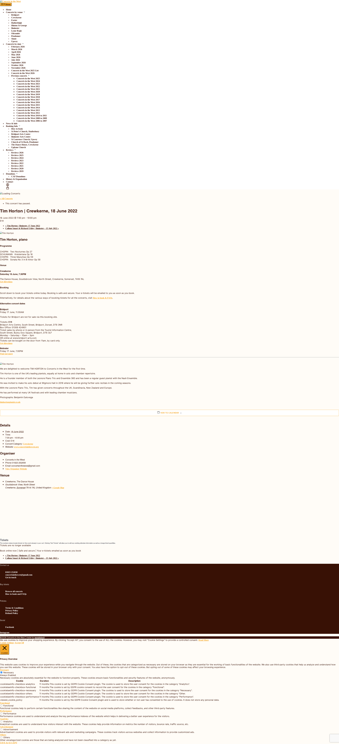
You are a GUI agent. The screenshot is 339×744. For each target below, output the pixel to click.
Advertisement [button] (6, 727)
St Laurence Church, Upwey (24, 139)
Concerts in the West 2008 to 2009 (32, 118)
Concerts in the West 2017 (28, 100)
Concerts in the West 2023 (28, 84)
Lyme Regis (16, 31)
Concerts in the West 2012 (28, 113)
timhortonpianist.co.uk (10, 402)
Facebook (9, 627)
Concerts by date (13, 44)
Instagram (4, 632)
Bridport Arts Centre (20, 134)
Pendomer (16, 36)
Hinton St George (19, 25)
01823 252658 (11, 572)
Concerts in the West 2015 (28, 105)
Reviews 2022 (17, 163)
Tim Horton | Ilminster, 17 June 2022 (22, 226)
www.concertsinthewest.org (26, 447)
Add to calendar (170, 413)
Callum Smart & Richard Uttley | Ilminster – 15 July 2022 (32, 228)
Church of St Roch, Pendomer (25, 142)
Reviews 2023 (17, 160)
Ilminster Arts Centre (20, 137)
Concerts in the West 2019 (28, 94)
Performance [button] (6, 711)
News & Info (11, 123)
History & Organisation (16, 179)
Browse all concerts (14, 591)
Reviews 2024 (17, 158)
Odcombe (15, 33)
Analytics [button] (4, 719)
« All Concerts (6, 198)
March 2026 (16, 49)
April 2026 (16, 52)
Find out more (6, 354)
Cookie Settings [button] (7, 643)
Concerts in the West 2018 (28, 97)
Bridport (15, 15)
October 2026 (17, 65)
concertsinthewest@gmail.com (18, 575)
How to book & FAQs (102, 298)
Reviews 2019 (17, 171)
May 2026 (15, 55)
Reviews (9, 150)
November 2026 (18, 68)
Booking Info (12, 126)
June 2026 (15, 57)
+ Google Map (58, 488)
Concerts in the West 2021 (28, 89)
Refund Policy (11, 613)
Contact (9, 182)
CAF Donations (18, 176)
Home (8, 9)
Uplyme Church (18, 147)
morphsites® (40, 638)
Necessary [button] (4, 670)
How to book (17, 129)
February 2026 (18, 47)
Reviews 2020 (17, 168)
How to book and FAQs (15, 594)
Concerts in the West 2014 (28, 107)
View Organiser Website (16, 469)
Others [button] (3, 735)
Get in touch (10, 577)
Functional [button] (5, 703)
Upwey (14, 41)
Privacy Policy (11, 610)
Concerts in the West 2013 (28, 110)
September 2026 (18, 62)
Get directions (6, 282)
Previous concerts (19, 76)
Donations (10, 174)
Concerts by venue (14, 12)
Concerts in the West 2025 (28, 78)
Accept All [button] (19, 643)
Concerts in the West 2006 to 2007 (32, 121)
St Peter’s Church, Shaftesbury (25, 131)
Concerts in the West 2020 (28, 92)
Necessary (8, 672)
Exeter (14, 20)
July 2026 (15, 60)
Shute (13, 39)
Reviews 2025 (17, 155)
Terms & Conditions (14, 608)
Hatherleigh (16, 23)
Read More (204, 640)
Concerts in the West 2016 (28, 102)
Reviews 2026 (17, 153)
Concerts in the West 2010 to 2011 (32, 115)
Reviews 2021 (17, 166)
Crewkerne (16, 17)
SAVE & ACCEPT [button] (8, 743)
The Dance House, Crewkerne (24, 145)
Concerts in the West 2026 (23, 73)
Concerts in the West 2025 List (25, 70)
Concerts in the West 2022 (28, 86)
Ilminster (15, 28)
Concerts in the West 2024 (28, 81)
